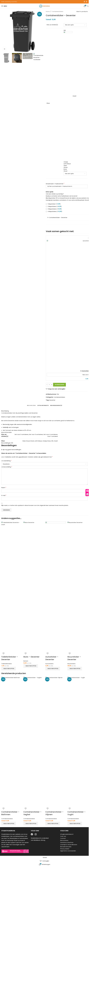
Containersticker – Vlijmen (54, 813)
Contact (63, 838)
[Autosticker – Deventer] (55, 586)
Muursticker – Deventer (74, 658)
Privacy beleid (64, 849)
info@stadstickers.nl (66, 834)
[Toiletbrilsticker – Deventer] (11, 586)
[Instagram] (36, 834)
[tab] (31, 405)
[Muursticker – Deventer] (77, 586)
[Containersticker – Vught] (77, 741)
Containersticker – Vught (76, 813)
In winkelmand (59, 384)
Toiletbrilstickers (6, 664)
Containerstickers (57, 11)
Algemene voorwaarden (68, 851)
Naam (3, 488)
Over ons (63, 836)
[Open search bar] (88, 6)
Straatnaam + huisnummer (54, 184)
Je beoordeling (6, 467)
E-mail (3, 495)
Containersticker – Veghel (32, 813)
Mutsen (25, 661)
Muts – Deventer (31, 656)
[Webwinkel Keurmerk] (15, 851)
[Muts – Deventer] (33, 586)
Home (48, 11)
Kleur (48, 103)
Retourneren (64, 840)
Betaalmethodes (65, 847)
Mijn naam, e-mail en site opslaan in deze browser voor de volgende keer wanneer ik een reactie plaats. (34, 505)
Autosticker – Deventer (51, 658)
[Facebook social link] (84, 1)
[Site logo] (44, 6)
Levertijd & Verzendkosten (68, 844)
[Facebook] (32, 834)
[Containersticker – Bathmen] (11, 741)
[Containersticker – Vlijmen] (55, 741)
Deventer (52, 400)
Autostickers (49, 664)
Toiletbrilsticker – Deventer (9, 658)
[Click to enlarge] (5, 49)
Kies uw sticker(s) (52, 25)
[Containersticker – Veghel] (33, 741)
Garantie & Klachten (66, 842)
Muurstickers (71, 664)
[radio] (75, 30)
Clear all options (52, 223)
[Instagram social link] (86, 1)
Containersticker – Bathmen (10, 813)
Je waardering (6, 461)
